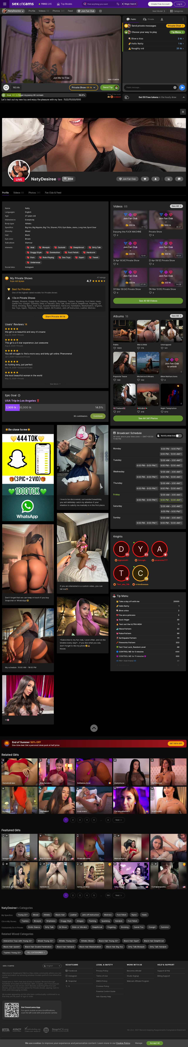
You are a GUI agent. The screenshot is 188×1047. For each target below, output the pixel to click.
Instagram (29, 267)
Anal (32, 247)
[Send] (182, 87)
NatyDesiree (9, 907)
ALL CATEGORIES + (36, 952)
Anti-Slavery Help (103, 997)
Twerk (95, 257)
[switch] (179, 436)
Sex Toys (66, 257)
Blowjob (46, 247)
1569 (119, 348)
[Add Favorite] (6, 87)
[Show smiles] (175, 87)
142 (142, 380)
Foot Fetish (73, 252)
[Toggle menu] (4, 4)
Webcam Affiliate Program (138, 981)
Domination (55, 252)
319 (142, 412)
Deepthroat (78, 247)
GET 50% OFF (176, 743)
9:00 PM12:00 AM (170, 454)
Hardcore (91, 252)
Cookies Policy (102, 986)
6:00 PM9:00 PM (170, 449)
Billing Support (163, 976)
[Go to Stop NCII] (60, 1030)
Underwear (35, 262)
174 (142, 348)
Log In (179, 4)
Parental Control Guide (105, 991)
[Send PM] (179, 179)
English (50, 966)
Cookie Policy (123, 1043)
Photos (58, 11)
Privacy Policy (102, 971)
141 (165, 348)
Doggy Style (36, 252)
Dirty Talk (96, 247)
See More (54, 384)
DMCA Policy (101, 981)
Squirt (81, 257)
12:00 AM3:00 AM (170, 460)
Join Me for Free (61, 78)
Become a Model (134, 971)
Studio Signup (133, 976)
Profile (31, 11)
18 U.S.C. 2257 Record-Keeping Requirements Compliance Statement (156, 1030)
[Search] (118, 4)
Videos (44, 11)
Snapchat (72, 981)
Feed (70, 11)
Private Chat (174, 26)
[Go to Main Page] (22, 4)
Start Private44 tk (55, 316)
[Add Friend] (168, 179)
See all (175, 206)
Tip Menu (176, 32)
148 (118, 380)
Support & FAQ (163, 971)
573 (166, 412)
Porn (32, 257)
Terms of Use (102, 976)
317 (118, 412)
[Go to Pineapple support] (46, 1030)
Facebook (72, 971)
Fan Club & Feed (53, 192)
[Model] (183, 112)
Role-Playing (48, 257)
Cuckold (61, 247)
